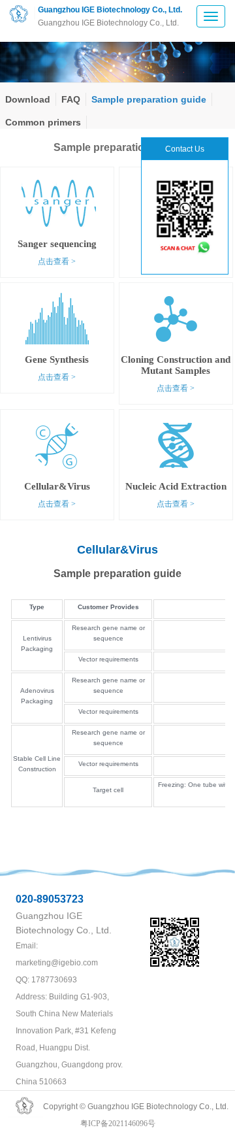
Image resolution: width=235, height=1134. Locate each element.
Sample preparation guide (148, 99)
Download (27, 99)
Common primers (43, 122)
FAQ (70, 99)
